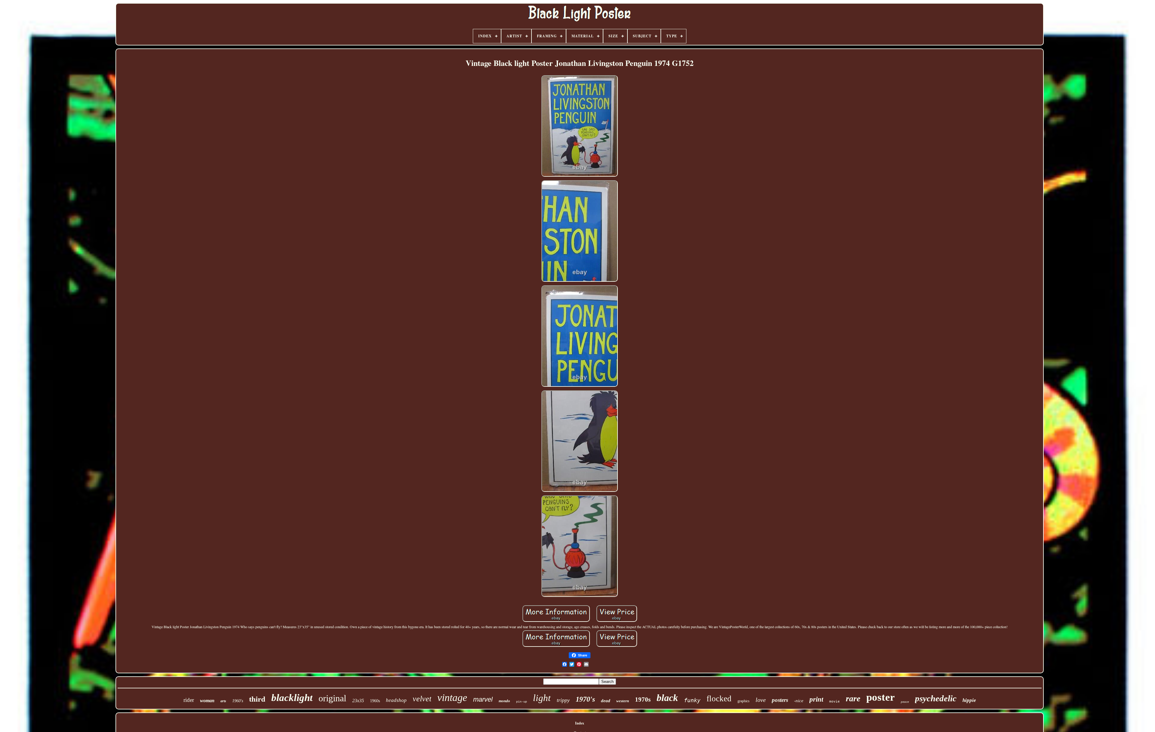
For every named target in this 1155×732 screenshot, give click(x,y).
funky (692, 700)
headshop (396, 700)
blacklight (292, 697)
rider (188, 700)
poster (880, 697)
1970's (585, 699)
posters (780, 700)
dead (605, 700)
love (761, 699)
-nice (798, 700)
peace (905, 701)
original (332, 698)
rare (853, 698)
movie (834, 701)
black (667, 697)
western (622, 701)
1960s (375, 701)
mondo (504, 701)
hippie (969, 700)
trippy (563, 700)
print (816, 699)
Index (579, 723)
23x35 (358, 700)
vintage (452, 697)
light (542, 698)
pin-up (521, 701)
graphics (744, 701)
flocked (719, 698)
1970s (643, 699)
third (257, 699)
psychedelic (935, 698)
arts (223, 701)
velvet (422, 698)
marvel (483, 699)
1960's (237, 701)
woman (207, 700)
